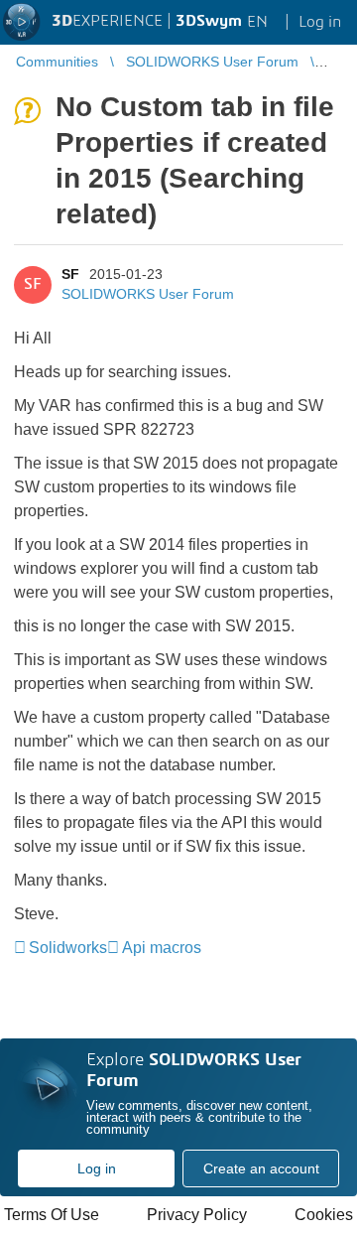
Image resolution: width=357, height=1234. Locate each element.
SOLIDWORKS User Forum (147, 294)
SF (70, 274)
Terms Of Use (51, 1214)
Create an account (261, 1168)
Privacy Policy (197, 1214)
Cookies (324, 1214)
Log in (96, 1168)
